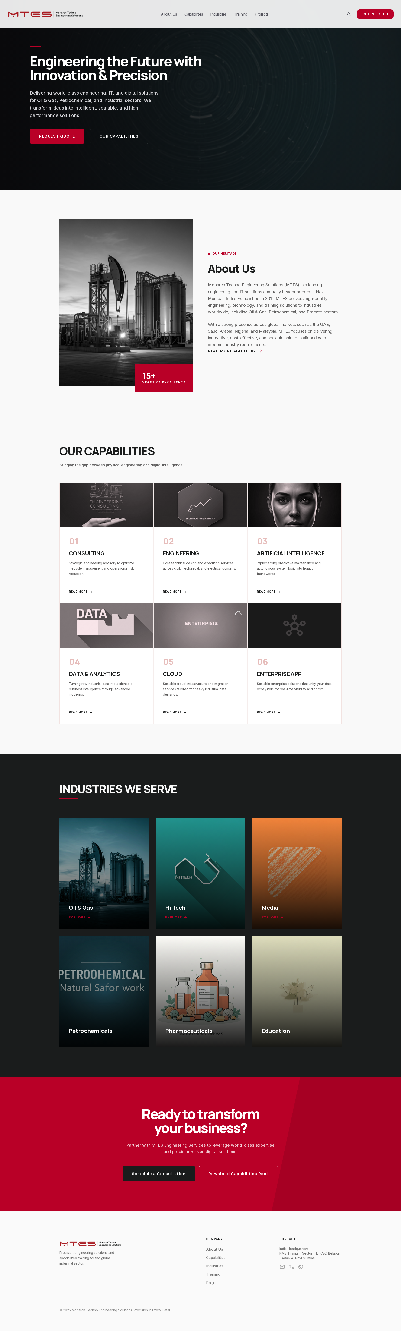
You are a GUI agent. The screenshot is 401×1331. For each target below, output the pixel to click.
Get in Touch (375, 14)
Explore (80, 917)
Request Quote (57, 136)
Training (240, 14)
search (348, 14)
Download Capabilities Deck (238, 1173)
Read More (81, 591)
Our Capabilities (119, 136)
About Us (169, 14)
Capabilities (193, 14)
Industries (218, 14)
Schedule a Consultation (159, 1173)
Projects (261, 14)
